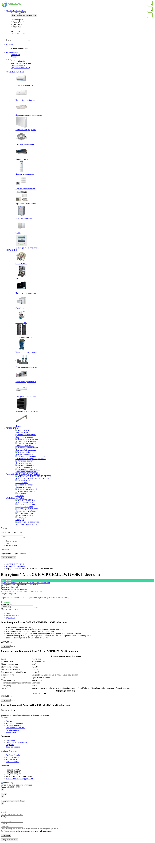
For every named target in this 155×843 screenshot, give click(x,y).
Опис (8, 613)
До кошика (6, 607)
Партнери (10, 745)
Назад (4, 794)
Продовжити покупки (9, 801)
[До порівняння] (37, 607)
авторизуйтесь (16, 715)
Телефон (4, 817)
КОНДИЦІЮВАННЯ (15, 72)
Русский (14, 57)
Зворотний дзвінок (8, 558)
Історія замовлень (13, 757)
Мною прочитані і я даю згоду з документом (27, 831)
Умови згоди (11, 732)
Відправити (6, 835)
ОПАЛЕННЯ (11, 250)
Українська (15, 55)
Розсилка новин (12, 762)
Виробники (10, 740)
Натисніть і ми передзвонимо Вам (24, 15)
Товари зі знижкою (13, 747)
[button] (10, 44)
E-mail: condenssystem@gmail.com (19, 779)
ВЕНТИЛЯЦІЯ (12, 428)
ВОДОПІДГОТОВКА (15, 498)
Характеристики (12, 615)
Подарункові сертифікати (16, 742)
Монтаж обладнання (14, 723)
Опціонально (6, 821)
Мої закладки (11, 759)
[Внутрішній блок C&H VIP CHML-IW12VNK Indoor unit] (25, 583)
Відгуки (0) (10, 618)
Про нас (9, 721)
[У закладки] (35, 607)
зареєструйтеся (31, 715)
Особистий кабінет (14, 755)
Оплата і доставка (13, 726)
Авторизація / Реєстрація (21, 63)
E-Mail (3, 812)
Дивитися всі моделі (9, 587)
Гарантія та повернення (15, 728)
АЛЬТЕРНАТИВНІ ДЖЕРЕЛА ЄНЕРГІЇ (23, 474)
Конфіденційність (13, 730)
